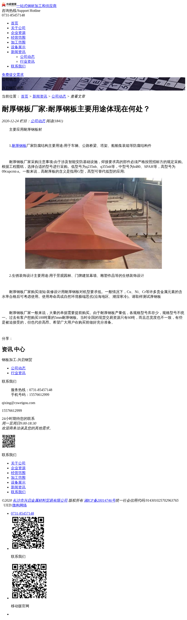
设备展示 (18, 47)
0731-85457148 (22, 513)
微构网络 (19, 505)
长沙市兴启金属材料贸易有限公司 (40, 500)
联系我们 (18, 66)
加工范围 (18, 42)
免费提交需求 (13, 75)
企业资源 (18, 33)
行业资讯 (27, 61)
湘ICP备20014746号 (99, 500)
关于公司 (18, 28)
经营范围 (18, 37)
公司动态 (27, 57)
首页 (14, 23)
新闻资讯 (18, 52)
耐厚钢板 (19, 146)
